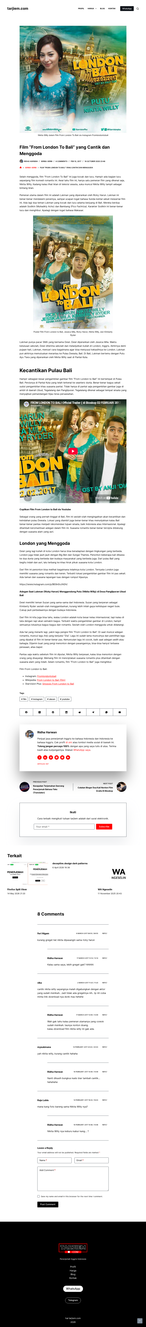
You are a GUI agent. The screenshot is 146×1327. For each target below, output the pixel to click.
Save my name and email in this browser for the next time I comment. (72, 1196)
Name (43, 1160)
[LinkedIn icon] (45, 757)
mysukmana (44, 1047)
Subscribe (104, 826)
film (23, 699)
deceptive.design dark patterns (70, 863)
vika (39, 982)
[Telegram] (93, 712)
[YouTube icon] (68, 757)
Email (80, 1160)
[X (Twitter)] (39, 712)
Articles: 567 (43, 764)
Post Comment (47, 1204)
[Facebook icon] (39, 757)
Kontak (111, 8)
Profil (81, 8)
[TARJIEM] (21, 168)
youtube (65, 699)
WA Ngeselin (105, 889)
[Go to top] (139, 1320)
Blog (102, 8)
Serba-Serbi (46, 161)
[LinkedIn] (66, 712)
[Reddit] (80, 712)
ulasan (51, 699)
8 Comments (61, 161)
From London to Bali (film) (51, 680)
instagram (36, 699)
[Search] (138, 9)
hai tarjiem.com (73, 1318)
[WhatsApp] (106, 712)
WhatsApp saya (81, 749)
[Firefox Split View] (27, 873)
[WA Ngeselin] (118, 873)
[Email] (119, 712)
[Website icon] (51, 757)
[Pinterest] (53, 712)
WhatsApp (127, 8)
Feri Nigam (43, 933)
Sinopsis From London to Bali (58, 683)
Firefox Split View (17, 889)
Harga (91, 8)
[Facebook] (26, 712)
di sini (69, 742)
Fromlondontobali (46, 676)
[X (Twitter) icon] (56, 757)
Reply (104, 933)
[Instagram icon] (62, 757)
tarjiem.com (17, 8)
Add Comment (47, 1170)
